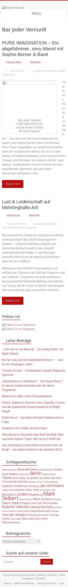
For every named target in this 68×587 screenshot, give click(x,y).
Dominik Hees (10, 481)
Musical (57, 499)
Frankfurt (7, 486)
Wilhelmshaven (11, 522)
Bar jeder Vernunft (41, 71)
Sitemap (7, 583)
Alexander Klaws (27, 469)
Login (61, 583)
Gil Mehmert (20, 486)
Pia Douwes (50, 503)
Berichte (35, 62)
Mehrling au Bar (28, 227)
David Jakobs (19, 478)
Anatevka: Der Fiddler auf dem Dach (24, 428)
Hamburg (33, 486)
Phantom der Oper (31, 503)
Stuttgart (55, 511)
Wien (45, 518)
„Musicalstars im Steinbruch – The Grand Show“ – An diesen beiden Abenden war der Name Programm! (33, 386)
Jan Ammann (51, 485)
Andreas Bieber (46, 469)
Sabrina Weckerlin (41, 507)
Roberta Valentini (16, 507)
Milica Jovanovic (43, 499)
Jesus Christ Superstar (13, 490)
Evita (39, 482)
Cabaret (61, 71)
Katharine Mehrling (11, 227)
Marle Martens (25, 499)
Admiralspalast (9, 469)
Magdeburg (35, 494)
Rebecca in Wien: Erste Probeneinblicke (27, 396)
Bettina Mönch (49, 474)
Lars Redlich (45, 490)
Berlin (54, 71)
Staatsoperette (23, 511)
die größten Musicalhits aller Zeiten (44, 478)
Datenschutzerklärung (24, 583)
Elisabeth (32, 482)
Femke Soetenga (50, 482)
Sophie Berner (8, 74)
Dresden (23, 481)
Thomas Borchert (37, 515)
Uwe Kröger (16, 519)
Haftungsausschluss (47, 583)
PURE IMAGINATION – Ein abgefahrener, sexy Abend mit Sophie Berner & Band (32, 48)
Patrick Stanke (11, 503)
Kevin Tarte (32, 489)
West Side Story (31, 518)
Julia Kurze (13, 215)
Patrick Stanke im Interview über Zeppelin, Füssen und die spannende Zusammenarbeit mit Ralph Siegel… (33, 407)
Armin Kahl (24, 474)
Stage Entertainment (40, 511)
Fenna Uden (13, 62)
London (22, 494)
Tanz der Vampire (14, 515)
